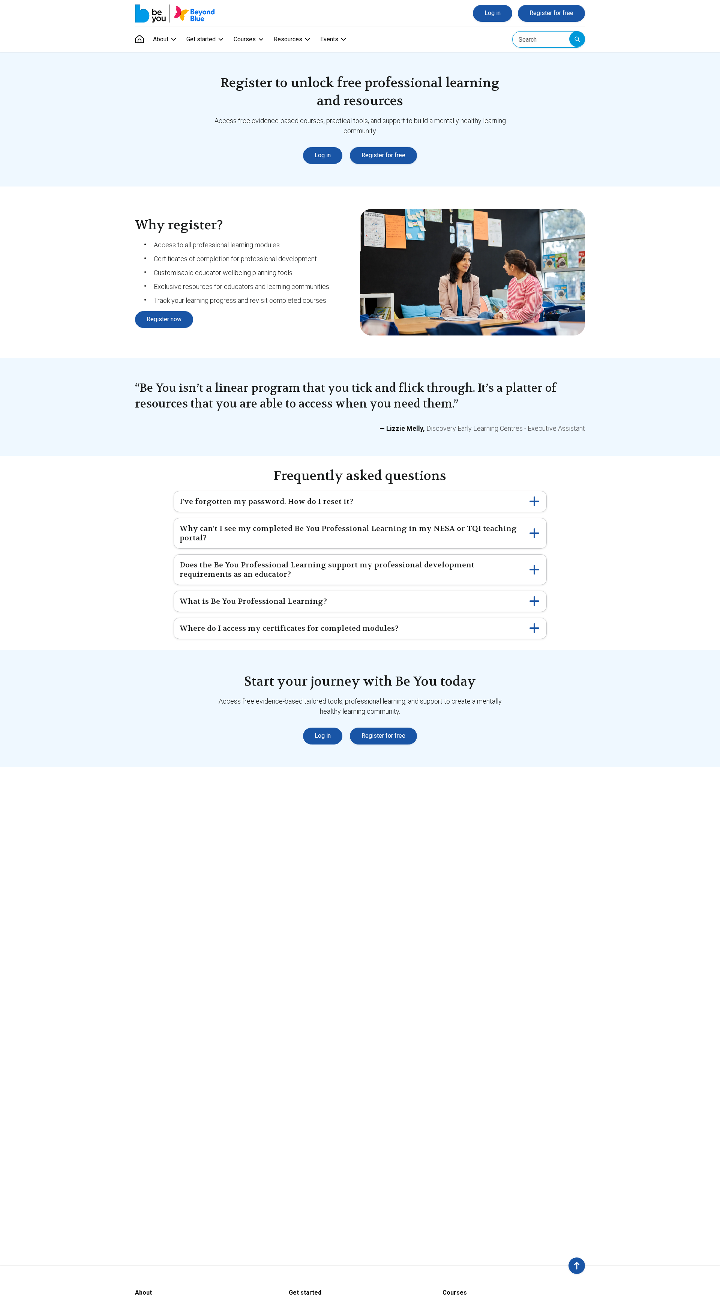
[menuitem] (139, 39)
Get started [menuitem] (201, 39)
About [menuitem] (160, 39)
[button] (576, 1265)
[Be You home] (174, 14)
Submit (577, 39)
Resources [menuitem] (288, 39)
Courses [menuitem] (245, 39)
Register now (164, 319)
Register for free (551, 13)
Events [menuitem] (329, 39)
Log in (492, 13)
